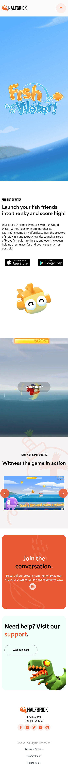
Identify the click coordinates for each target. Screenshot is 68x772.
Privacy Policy (34, 755)
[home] (14, 8)
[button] (61, 8)
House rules (34, 762)
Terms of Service (34, 749)
